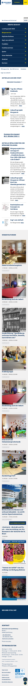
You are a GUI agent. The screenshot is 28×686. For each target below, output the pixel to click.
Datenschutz (5, 675)
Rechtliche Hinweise (7, 682)
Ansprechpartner (8, 664)
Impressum (5, 670)
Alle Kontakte (7, 641)
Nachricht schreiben (7, 638)
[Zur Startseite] (6, 3)
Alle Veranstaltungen (17, 523)
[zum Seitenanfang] (25, 683)
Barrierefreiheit (6, 672)
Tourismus (17, 2)
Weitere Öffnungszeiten (10, 666)
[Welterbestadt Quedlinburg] (14, 634)
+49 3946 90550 (6, 635)
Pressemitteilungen (14, 82)
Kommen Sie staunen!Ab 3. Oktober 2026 (12, 135)
